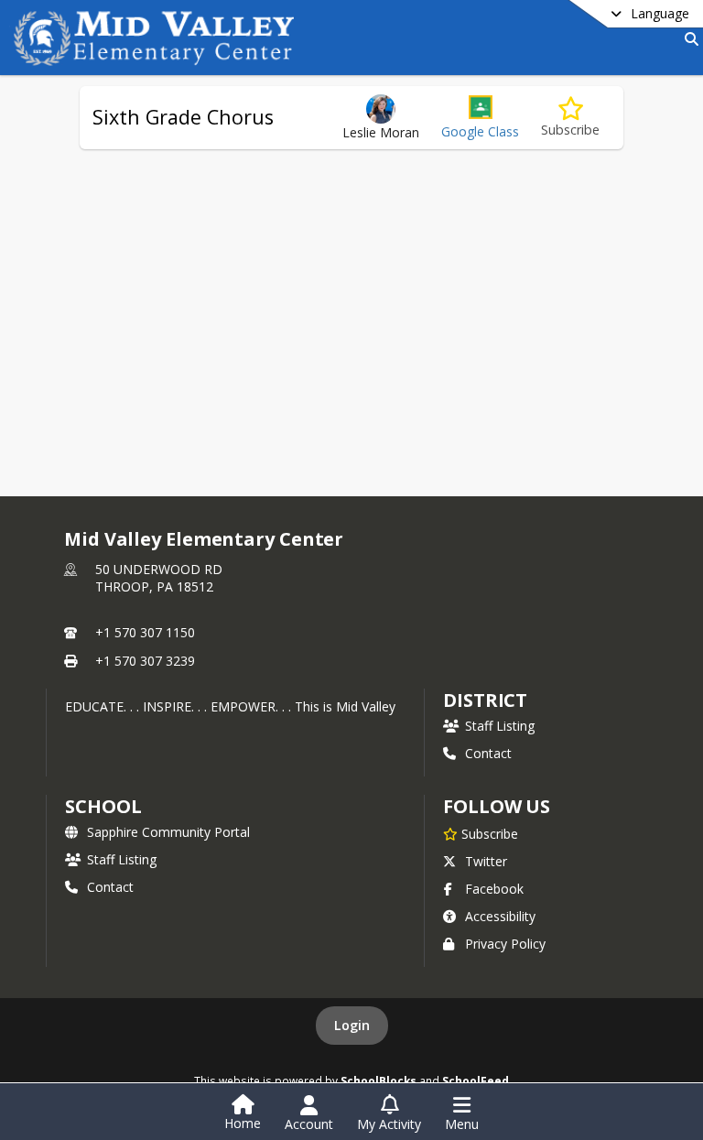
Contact (488, 753)
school (103, 806)
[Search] (687, 39)
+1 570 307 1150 (145, 632)
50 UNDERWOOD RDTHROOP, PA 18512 (158, 578)
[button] (480, 118)
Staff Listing (500, 725)
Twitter (486, 861)
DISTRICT (485, 700)
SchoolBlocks (378, 1080)
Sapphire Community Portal (168, 832)
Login (352, 1025)
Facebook (494, 888)
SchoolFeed (475, 1080)
